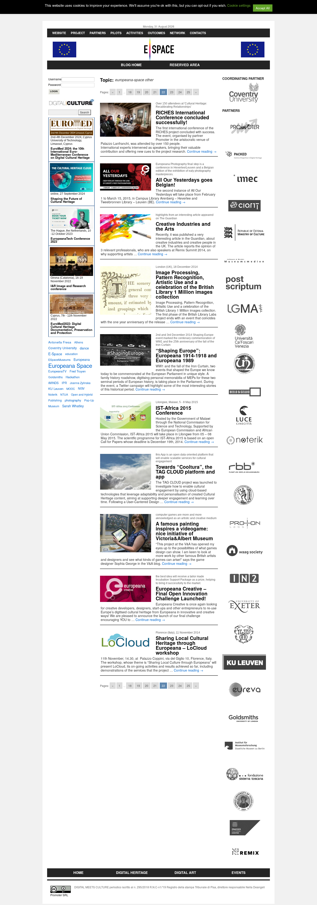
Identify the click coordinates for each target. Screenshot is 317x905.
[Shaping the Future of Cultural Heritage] (71, 190)
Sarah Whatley (73, 406)
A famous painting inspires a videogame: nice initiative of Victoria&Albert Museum (184, 531)
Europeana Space (70, 365)
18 (130, 92)
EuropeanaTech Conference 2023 (70, 240)
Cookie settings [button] (239, 5)
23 (171, 92)
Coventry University (62, 348)
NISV (81, 388)
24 (180, 92)
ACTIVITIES (134, 33)
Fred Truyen (78, 371)
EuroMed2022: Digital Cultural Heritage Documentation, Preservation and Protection (71, 328)
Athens (78, 342)
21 (155, 92)
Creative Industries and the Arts (183, 226)
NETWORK (177, 33)
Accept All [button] (263, 8)
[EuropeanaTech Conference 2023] (71, 227)
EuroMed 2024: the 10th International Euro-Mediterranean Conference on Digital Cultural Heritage (70, 153)
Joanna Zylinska (80, 383)
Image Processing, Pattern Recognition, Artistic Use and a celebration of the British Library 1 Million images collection (185, 284)
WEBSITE (59, 33)
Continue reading (202, 151)
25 (188, 92)
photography (73, 400)
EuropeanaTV (57, 371)
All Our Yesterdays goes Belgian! (184, 182)
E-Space (55, 353)
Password (54, 85)
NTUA (64, 394)
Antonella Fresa (59, 342)
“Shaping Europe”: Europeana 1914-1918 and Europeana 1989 (186, 355)
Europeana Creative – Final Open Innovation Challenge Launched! (181, 593)
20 (146, 92)
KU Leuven (55, 388)
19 (138, 92)
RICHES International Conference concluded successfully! (182, 117)
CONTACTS (198, 33)
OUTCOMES (156, 33)
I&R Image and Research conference (68, 287)
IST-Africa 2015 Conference (173, 410)
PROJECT (78, 33)
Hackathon (73, 377)
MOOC (70, 389)
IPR (64, 383)
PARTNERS (98, 33)
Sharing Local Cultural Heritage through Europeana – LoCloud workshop (182, 645)
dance (84, 348)
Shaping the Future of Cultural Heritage (66, 200)
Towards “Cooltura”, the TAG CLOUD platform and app (185, 471)
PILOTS (116, 33)
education (71, 354)
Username (54, 79)
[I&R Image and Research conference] (71, 274)
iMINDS (53, 383)
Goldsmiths (55, 377)
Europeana (82, 359)
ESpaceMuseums (59, 360)
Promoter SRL (59, 895)
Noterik (52, 394)
